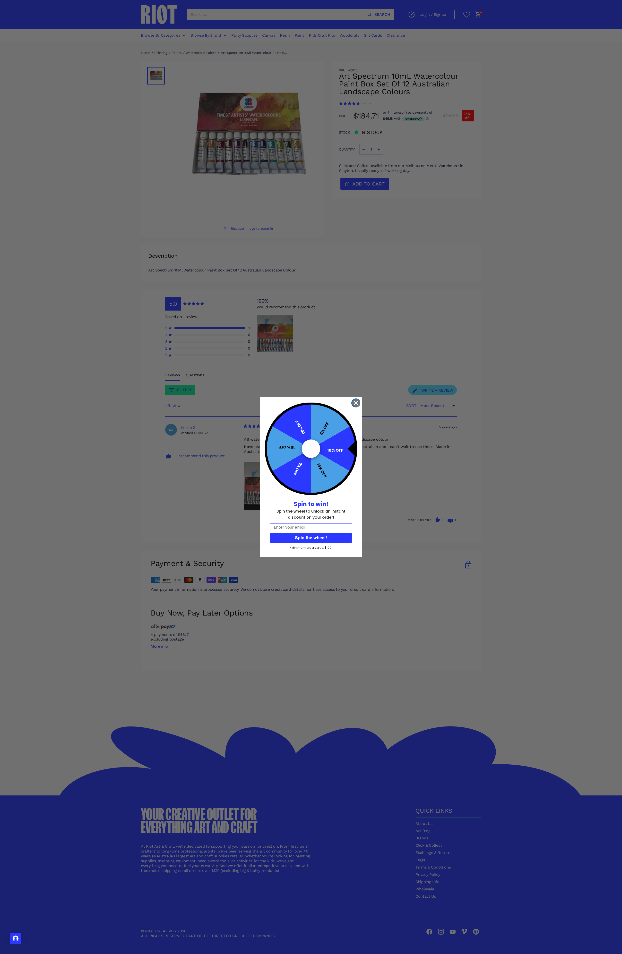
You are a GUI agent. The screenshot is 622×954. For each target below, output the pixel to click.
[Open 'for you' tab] (15, 938)
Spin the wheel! (311, 537)
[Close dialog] (356, 403)
